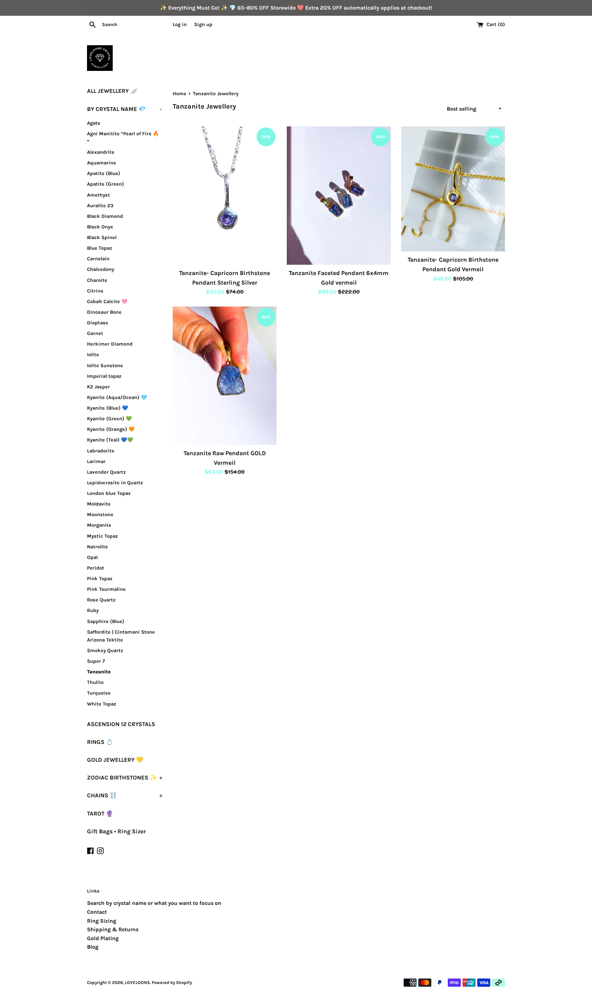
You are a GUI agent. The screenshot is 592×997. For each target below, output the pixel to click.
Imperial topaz (104, 376)
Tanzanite (99, 672)
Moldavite (99, 504)
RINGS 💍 (100, 741)
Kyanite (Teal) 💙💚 (110, 440)
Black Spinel (101, 237)
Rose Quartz (101, 600)
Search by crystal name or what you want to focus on (154, 903)
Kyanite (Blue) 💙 (107, 408)
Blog (92, 947)
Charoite (97, 280)
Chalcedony (100, 269)
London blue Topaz (109, 493)
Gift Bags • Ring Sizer (116, 831)
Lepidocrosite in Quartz (115, 483)
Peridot (95, 568)
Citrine (95, 291)
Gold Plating (103, 938)
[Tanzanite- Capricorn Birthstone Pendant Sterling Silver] (224, 195)
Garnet (95, 333)
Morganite (99, 525)
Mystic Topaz (102, 536)
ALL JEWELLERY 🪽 (112, 90)
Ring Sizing (101, 921)
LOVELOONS (137, 982)
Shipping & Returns (112, 929)
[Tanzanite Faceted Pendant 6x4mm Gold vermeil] (339, 195)
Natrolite (97, 547)
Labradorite (100, 451)
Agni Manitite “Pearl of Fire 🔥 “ (123, 138)
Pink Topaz (99, 579)
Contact (97, 912)
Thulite (95, 682)
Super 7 (96, 661)
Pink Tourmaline (106, 589)
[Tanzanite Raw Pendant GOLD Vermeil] (224, 376)
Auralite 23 (100, 206)
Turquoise (99, 693)
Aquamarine (101, 163)
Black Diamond (105, 216)
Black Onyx (100, 227)
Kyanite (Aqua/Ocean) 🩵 (117, 397)
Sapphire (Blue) (105, 621)
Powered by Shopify (172, 982)
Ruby (93, 610)
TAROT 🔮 (100, 813)
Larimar (96, 461)
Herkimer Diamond (110, 344)
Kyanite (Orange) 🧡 (111, 429)
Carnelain (98, 259)
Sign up (203, 24)
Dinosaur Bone (104, 312)
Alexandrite (100, 152)
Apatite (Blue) (103, 173)
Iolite (93, 355)
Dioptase (97, 323)
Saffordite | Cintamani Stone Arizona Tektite (121, 636)
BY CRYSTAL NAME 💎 (124, 108)
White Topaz (101, 704)
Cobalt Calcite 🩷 (107, 301)
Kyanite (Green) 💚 (109, 419)
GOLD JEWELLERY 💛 (115, 759)
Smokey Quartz (105, 650)
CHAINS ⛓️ (124, 795)
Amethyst (98, 195)
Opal (92, 557)
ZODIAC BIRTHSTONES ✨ (124, 777)
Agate (93, 123)
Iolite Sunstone (105, 366)
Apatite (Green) (105, 184)
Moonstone (100, 515)
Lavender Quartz (106, 472)
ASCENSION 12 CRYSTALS (121, 724)
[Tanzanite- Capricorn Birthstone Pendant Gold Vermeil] (453, 189)
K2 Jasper (98, 387)
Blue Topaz (99, 248)
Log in (180, 24)
